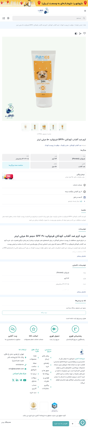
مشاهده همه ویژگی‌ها (16, 165)
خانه (84, 25)
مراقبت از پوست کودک (67, 25)
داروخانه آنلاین (80, 359)
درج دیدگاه (44, 313)
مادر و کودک (78, 25)
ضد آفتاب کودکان (53, 25)
